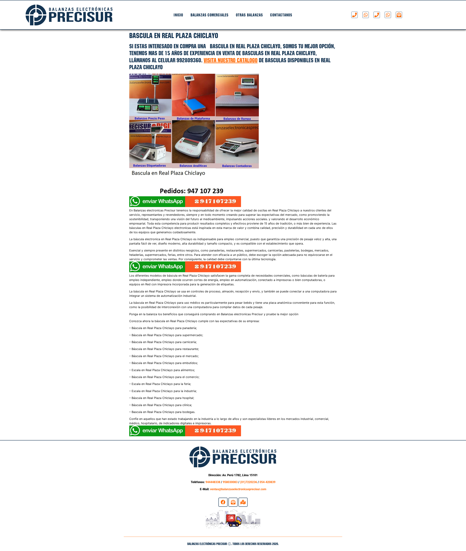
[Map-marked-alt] (243, 502)
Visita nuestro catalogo (231, 60)
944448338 (213, 482)
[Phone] (354, 15)
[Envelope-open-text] (399, 15)
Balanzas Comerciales (210, 15)
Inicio (178, 15)
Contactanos (281, 15)
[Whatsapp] (365, 15)
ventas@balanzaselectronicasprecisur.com (238, 489)
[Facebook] (223, 502)
